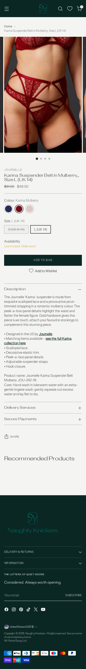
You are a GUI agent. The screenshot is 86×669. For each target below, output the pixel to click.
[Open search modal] (60, 8)
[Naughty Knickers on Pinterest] (21, 610)
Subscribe (73, 595)
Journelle (13, 170)
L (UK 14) (40, 229)
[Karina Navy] (8, 209)
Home (8, 26)
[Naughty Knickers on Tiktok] (29, 610)
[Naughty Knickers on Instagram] (14, 610)
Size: (14, 221)
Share (14, 436)
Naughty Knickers (35, 633)
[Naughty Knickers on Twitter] (36, 610)
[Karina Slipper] (29, 209)
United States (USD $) (22, 626)
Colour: (21, 200)
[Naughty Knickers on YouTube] (43, 610)
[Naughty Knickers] (43, 8)
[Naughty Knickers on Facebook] (7, 610)
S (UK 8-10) (16, 229)
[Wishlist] (70, 8)
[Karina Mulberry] (19, 209)
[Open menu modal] (6, 8)
